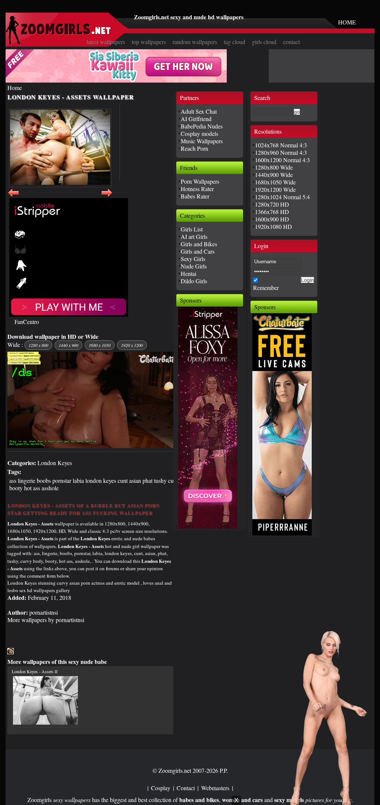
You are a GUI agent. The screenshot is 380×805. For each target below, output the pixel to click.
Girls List (192, 229)
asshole (50, 488)
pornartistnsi (43, 612)
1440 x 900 (68, 345)
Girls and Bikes (199, 244)
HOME (347, 22)
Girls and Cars (197, 251)
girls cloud (264, 42)
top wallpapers (149, 42)
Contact (186, 788)
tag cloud (234, 42)
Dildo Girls (194, 281)
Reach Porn (194, 148)
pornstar (61, 480)
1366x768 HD (272, 212)
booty (16, 488)
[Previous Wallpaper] (13, 197)
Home (14, 87)
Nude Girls (194, 266)
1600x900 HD (272, 219)
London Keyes (54, 463)
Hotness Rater (197, 189)
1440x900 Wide (274, 174)
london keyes (100, 480)
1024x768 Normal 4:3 (281, 145)
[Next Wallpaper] (107, 197)
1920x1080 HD (273, 226)
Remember (266, 287)
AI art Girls (194, 236)
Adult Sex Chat (199, 111)
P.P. (224, 770)
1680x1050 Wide (275, 182)
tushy (160, 480)
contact (291, 42)
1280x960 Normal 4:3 (281, 152)
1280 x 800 (38, 345)
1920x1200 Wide (275, 189)
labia (78, 480)
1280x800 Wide (274, 167)
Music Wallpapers (202, 141)
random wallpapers (195, 42)
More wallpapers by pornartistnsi (45, 620)
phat (147, 480)
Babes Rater (195, 196)
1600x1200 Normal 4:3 (282, 160)
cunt (123, 480)
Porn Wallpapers (200, 181)
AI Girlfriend (196, 119)
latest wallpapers (105, 42)
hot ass (32, 488)
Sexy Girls (193, 259)
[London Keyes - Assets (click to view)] (60, 147)
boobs (44, 480)
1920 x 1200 (132, 345)
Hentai (188, 273)
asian (135, 480)
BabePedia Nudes (202, 126)
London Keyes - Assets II (35, 671)
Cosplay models (199, 133)
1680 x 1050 (100, 345)
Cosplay (160, 788)
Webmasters (215, 788)
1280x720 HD (272, 204)
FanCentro (26, 321)
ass (12, 480)
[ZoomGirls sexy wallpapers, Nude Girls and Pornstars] (58, 42)
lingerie (26, 480)
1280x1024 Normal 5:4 (282, 197)
